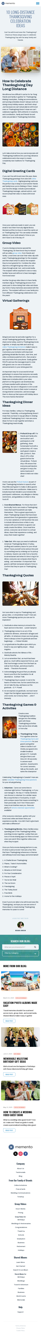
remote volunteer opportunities (23, 808)
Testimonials (20, 1172)
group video (17, 253)
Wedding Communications (20, 1193)
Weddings (21, 1281)
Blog (20, 1176)
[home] (9, 2)
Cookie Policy (20, 1330)
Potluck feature (22, 482)
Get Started (20, 1266)
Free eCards (20, 1189)
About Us (20, 1168)
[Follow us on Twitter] (15, 1154)
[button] (37, 3)
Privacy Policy (20, 1328)
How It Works (20, 1209)
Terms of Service (20, 1326)
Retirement (21, 1246)
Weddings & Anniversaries (21, 1223)
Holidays (21, 1250)
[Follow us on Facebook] (25, 1154)
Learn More (20, 1262)
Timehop (20, 1197)
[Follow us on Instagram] (20, 1154)
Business (21, 1242)
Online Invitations (20, 1185)
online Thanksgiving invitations (13, 347)
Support (20, 1312)
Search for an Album (20, 1270)
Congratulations (21, 1227)
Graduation (21, 1239)
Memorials (21, 1300)
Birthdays (21, 1220)
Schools (21, 1235)
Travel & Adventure (21, 1285)
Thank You (21, 1231)
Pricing (20, 1213)
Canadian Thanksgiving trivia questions (22, 780)
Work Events (21, 1296)
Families (21, 1288)
